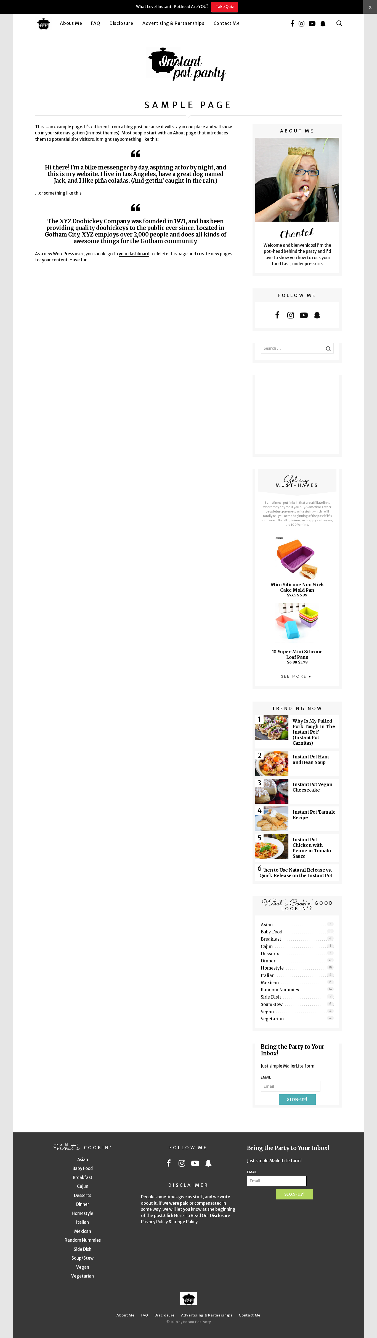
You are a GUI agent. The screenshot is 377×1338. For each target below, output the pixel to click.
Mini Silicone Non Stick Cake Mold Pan (297, 587)
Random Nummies (296, 989)
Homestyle (296, 968)
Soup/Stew (296, 1004)
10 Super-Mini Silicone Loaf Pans (297, 654)
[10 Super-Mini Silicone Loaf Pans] (297, 626)
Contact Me (227, 23)
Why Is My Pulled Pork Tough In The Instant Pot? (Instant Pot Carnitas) (314, 732)
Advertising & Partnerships (173, 23)
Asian (296, 924)
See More (294, 677)
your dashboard (134, 253)
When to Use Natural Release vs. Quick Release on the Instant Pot (295, 872)
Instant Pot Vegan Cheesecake (312, 787)
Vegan (296, 1011)
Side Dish (296, 997)
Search (339, 23)
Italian (296, 975)
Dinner (297, 960)
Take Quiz (225, 6)
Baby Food (296, 932)
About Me (71, 23)
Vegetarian (296, 1018)
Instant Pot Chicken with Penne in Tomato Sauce (312, 848)
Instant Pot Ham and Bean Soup (311, 759)
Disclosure (121, 23)
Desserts (296, 953)
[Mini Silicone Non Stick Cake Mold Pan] (297, 559)
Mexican (296, 982)
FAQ (95, 23)
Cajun (296, 946)
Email (266, 1077)
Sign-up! (297, 1099)
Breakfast (296, 939)
